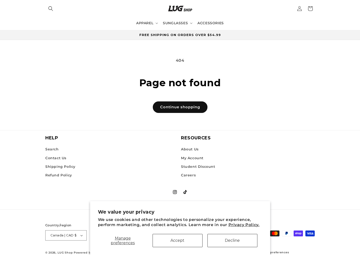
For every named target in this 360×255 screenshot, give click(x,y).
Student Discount (198, 166)
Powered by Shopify (89, 252)
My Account (192, 158)
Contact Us (55, 158)
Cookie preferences (274, 252)
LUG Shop (65, 252)
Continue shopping (180, 107)
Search (52, 149)
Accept (177, 240)
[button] (50, 8)
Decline (232, 240)
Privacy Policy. (244, 225)
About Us (190, 149)
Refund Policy (58, 175)
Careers (188, 175)
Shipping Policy (60, 166)
